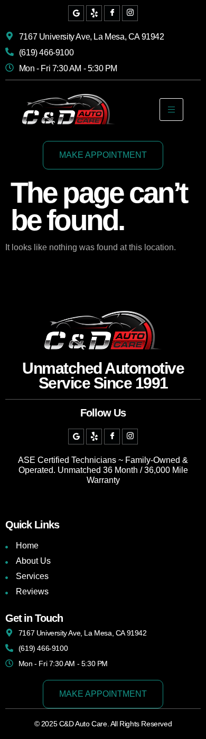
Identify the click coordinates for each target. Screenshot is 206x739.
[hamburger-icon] (171, 109)
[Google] (76, 13)
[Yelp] (94, 13)
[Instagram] (130, 13)
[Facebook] (112, 13)
